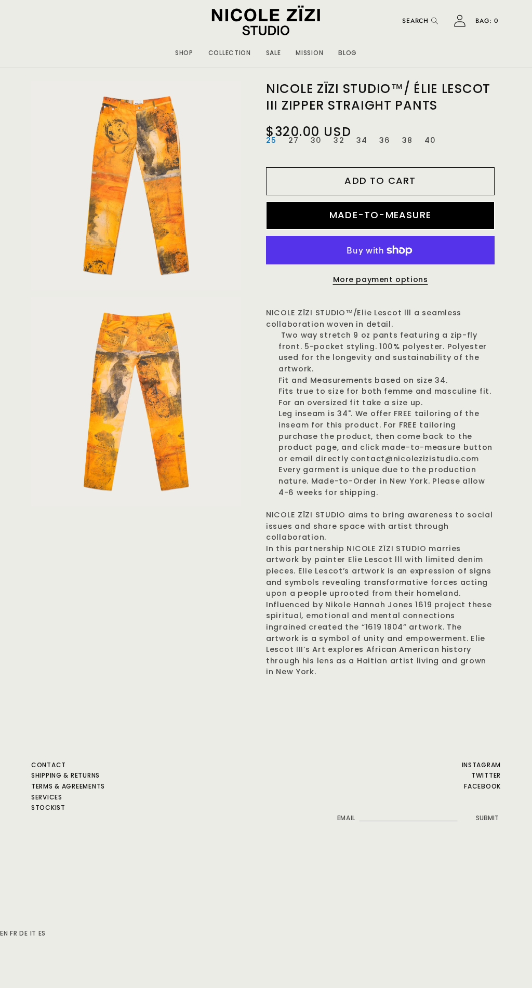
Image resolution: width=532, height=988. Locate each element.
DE (23, 933)
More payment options (380, 279)
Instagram (481, 764)
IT (33, 933)
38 (407, 140)
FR (13, 933)
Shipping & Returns (65, 775)
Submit (487, 817)
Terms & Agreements (68, 786)
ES (42, 933)
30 (316, 140)
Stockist (48, 807)
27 (293, 140)
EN (4, 933)
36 (384, 140)
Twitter (486, 775)
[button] (184, 51)
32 (339, 140)
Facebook (482, 786)
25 (271, 140)
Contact (48, 764)
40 (430, 140)
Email (346, 817)
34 (361, 140)
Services (46, 797)
